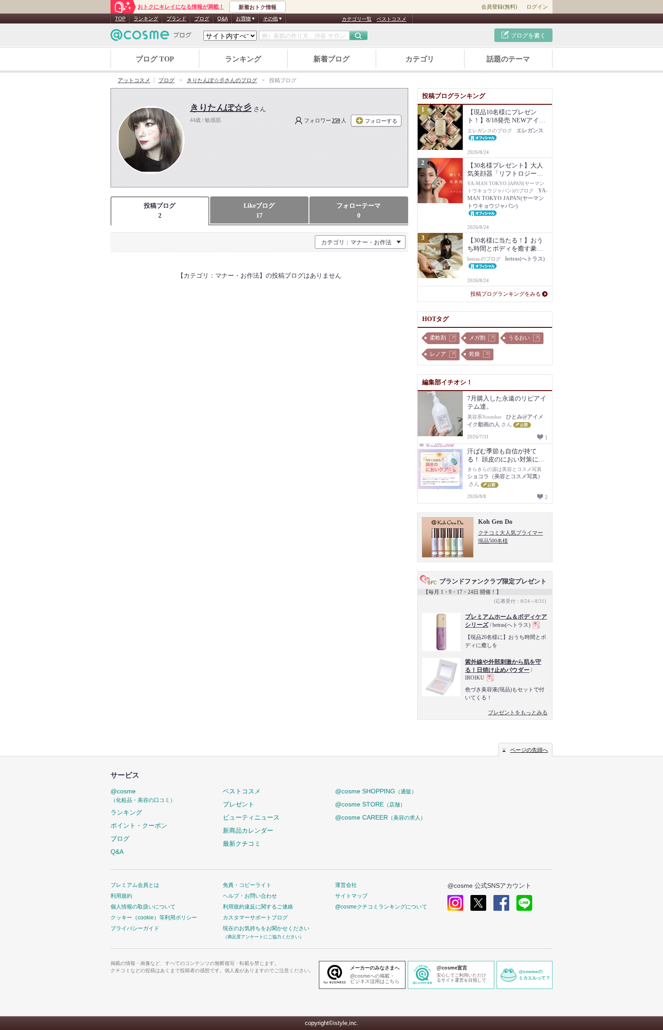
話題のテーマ (508, 59)
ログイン (537, 7)
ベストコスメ (391, 19)
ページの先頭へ (529, 750)
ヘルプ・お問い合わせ (250, 896)
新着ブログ (331, 59)
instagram (455, 903)
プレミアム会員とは (134, 885)
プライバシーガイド (134, 928)
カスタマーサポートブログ (255, 917)
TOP (120, 18)
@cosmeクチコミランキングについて (381, 907)
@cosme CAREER (380, 817)
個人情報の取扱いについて (142, 907)
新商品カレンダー (248, 830)
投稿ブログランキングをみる (505, 294)
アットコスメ (134, 80)
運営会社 (346, 885)
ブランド (176, 18)
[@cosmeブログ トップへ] (151, 35)
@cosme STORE (370, 804)
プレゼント (238, 804)
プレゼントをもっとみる (518, 712)
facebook (501, 903)
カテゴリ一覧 (357, 19)
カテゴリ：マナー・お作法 (356, 242)
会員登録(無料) (499, 7)
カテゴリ (419, 59)
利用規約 (121, 896)
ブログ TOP (155, 59)
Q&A (222, 18)
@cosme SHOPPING (376, 791)
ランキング (146, 18)
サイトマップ (351, 896)
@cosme (142, 795)
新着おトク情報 (257, 7)
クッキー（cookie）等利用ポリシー (153, 917)
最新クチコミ (242, 843)
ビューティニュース (251, 817)
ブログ (201, 18)
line (524, 903)
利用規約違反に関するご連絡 (258, 907)
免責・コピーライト (247, 885)
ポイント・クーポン (138, 825)
